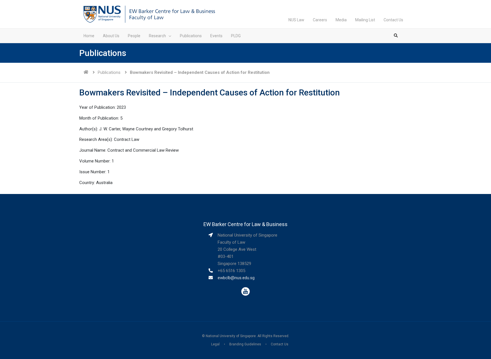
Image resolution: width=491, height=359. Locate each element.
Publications (109, 72)
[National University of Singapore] (102, 13)
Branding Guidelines (245, 344)
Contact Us (393, 20)
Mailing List (365, 20)
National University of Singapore (231, 336)
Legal (215, 344)
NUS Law (296, 20)
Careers (320, 20)
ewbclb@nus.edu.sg (236, 277)
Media (341, 20)
